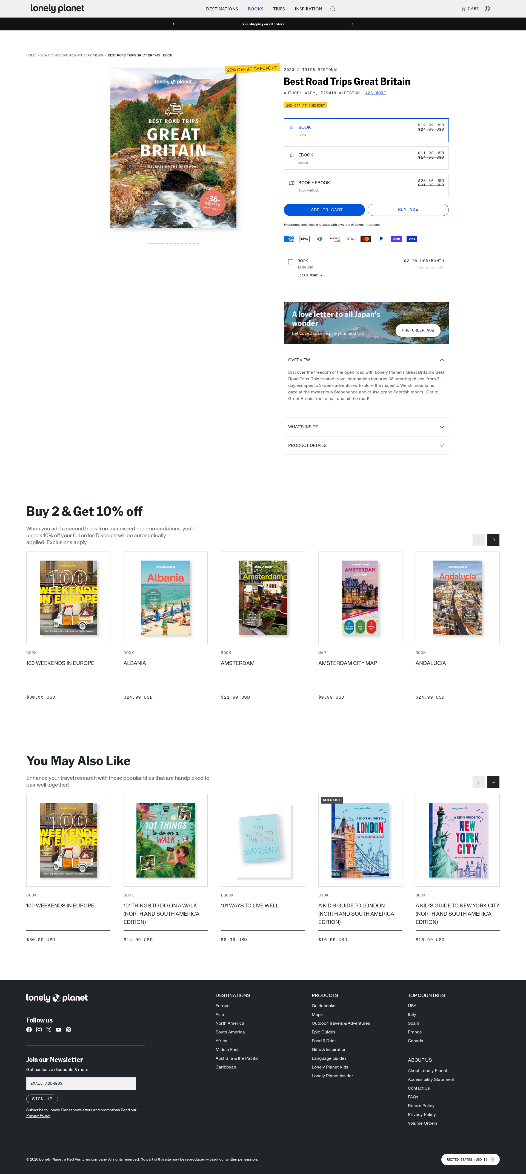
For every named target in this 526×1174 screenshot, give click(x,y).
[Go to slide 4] (174, 243)
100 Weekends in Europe (60, 663)
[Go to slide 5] (178, 243)
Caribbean (226, 1067)
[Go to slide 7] (186, 243)
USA (412, 1006)
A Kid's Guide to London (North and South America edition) (356, 914)
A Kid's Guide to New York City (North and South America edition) (457, 914)
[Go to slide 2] (167, 243)
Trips (279, 9)
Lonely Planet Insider (332, 1076)
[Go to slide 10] (197, 243)
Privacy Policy (422, 1114)
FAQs (413, 1097)
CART (473, 9)
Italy (412, 1014)
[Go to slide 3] (171, 243)
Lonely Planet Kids (330, 1067)
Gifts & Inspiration (329, 1049)
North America (230, 1023)
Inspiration (308, 9)
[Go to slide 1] (156, 243)
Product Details (307, 445)
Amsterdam (238, 663)
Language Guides (329, 1058)
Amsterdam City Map (347, 663)
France (415, 1032)
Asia (220, 1014)
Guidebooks (323, 1006)
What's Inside (303, 427)
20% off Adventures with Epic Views (72, 55)
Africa (221, 1041)
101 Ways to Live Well (250, 906)
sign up (42, 1099)
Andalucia (431, 663)
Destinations (222, 9)
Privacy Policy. (38, 1116)
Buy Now (408, 209)
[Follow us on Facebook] (29, 1031)
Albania (135, 663)
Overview (299, 360)
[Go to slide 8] (190, 243)
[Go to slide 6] (182, 243)
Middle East (227, 1049)
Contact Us (419, 1088)
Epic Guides (323, 1032)
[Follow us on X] (49, 1031)
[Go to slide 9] (194, 243)
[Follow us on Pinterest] (68, 1031)
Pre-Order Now (418, 330)
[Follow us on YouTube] (58, 1031)
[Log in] (487, 8)
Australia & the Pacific (237, 1058)
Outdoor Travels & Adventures (341, 1023)
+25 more (375, 93)
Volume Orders (423, 1123)
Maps (317, 1014)
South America (230, 1032)
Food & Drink (324, 1041)
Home (31, 55)
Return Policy (421, 1106)
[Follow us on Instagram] (39, 1031)
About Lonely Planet (427, 1071)
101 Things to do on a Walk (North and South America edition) (161, 914)
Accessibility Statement (431, 1079)
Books (255, 9)
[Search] (333, 8)
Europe (223, 1006)
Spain (413, 1023)
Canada (415, 1041)
